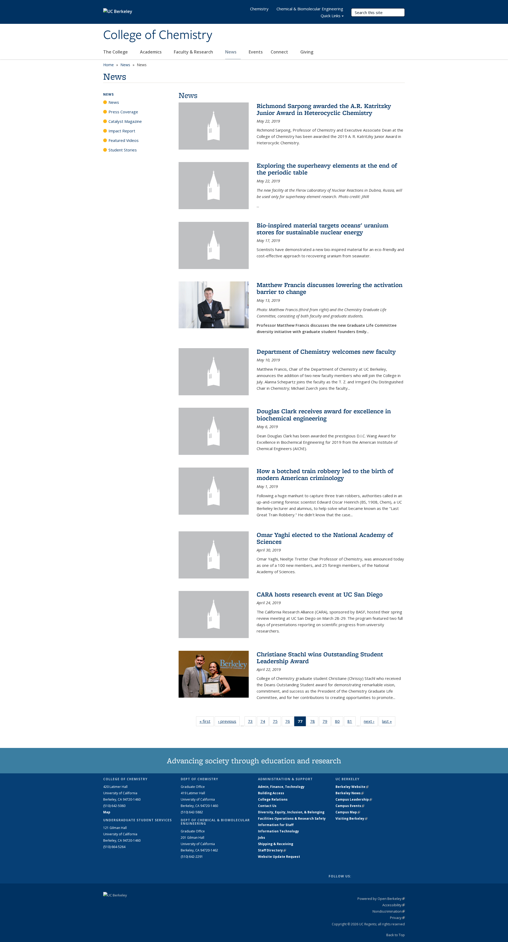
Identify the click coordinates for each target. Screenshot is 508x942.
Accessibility (393, 905)
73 (252, 722)
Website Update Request (279, 856)
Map (106, 812)
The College (116, 52)
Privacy (397, 917)
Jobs (261, 837)
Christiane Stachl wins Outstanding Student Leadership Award (320, 657)
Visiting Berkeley (351, 818)
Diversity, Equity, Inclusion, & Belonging (291, 812)
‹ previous (229, 721)
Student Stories (122, 149)
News (231, 52)
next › (371, 721)
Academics (151, 52)
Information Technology (278, 831)
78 (314, 722)
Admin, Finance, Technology (281, 786)
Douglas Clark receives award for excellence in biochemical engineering (324, 414)
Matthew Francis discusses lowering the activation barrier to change (329, 288)
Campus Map (347, 812)
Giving (306, 52)
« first (206, 721)
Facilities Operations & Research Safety (292, 818)
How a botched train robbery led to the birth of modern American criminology (325, 474)
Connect (280, 52)
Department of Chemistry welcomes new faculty (326, 351)
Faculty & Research (194, 52)
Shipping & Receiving (275, 844)
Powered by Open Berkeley (381, 898)
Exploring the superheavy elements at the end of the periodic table (327, 168)
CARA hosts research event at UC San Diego (320, 594)
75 (277, 722)
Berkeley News (349, 793)
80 (339, 722)
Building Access (271, 793)
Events (256, 52)
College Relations (273, 799)
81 (351, 722)
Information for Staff (275, 825)
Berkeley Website (352, 786)
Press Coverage (123, 111)
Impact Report (121, 130)
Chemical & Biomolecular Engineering (309, 8)
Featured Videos (123, 140)
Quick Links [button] (331, 15)
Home (108, 64)
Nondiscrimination (389, 911)
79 (327, 722)
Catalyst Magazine (125, 121)
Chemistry (259, 8)
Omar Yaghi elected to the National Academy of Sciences (325, 538)
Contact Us (267, 806)
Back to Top (395, 934)
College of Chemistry (157, 35)
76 (289, 722)
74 (264, 722)
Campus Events (349, 806)
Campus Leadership (353, 799)
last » (388, 721)
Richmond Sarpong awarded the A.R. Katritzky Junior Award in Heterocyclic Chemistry (324, 109)
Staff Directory (272, 850)
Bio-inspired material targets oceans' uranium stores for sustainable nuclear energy (322, 228)
